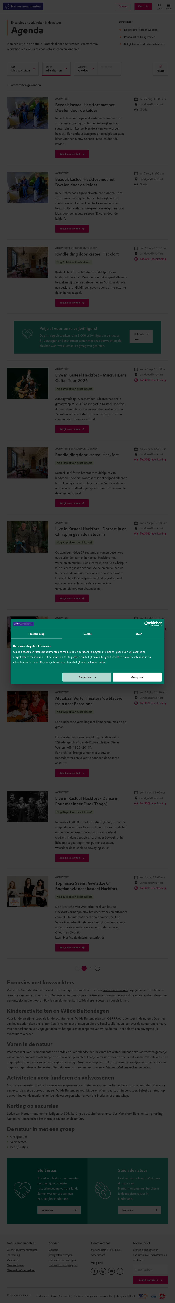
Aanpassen (85, 677)
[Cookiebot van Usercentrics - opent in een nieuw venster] (147, 623)
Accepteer (137, 677)
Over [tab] (139, 633)
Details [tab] (87, 633)
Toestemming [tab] (36, 633)
